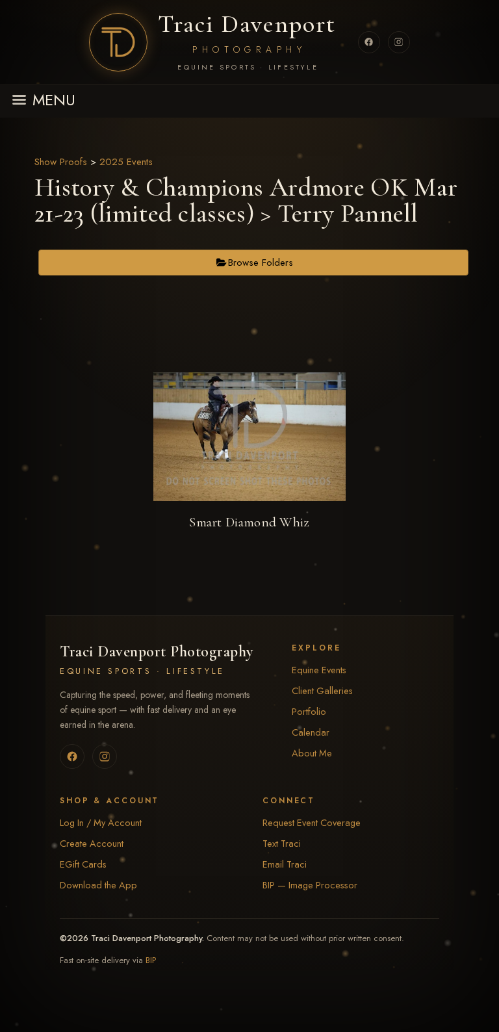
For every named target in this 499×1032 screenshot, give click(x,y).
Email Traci (284, 864)
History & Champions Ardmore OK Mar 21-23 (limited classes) (245, 200)
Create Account (91, 843)
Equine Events (319, 670)
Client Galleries (322, 690)
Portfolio (309, 711)
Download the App (98, 885)
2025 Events (126, 162)
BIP (151, 960)
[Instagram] (399, 42)
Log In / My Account (101, 822)
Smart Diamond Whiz (249, 522)
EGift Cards (83, 864)
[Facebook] (369, 42)
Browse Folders (260, 262)
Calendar (310, 732)
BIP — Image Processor (309, 885)
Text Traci (281, 843)
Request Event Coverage (311, 822)
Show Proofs (60, 162)
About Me (312, 753)
